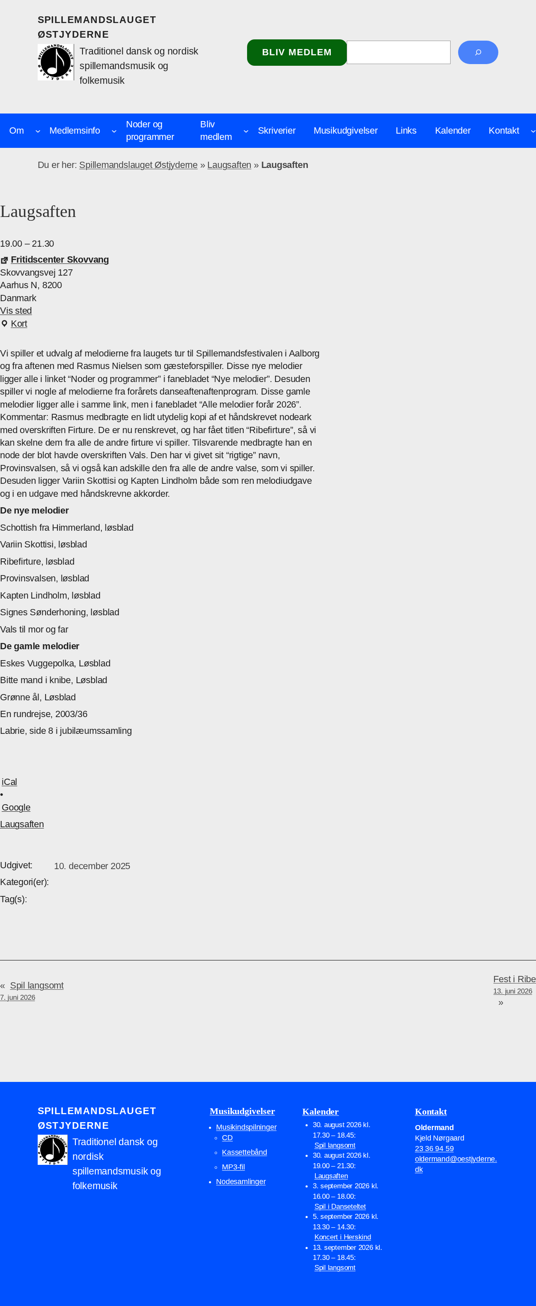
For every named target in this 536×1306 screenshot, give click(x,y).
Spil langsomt (335, 1145)
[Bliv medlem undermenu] (246, 130)
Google (16, 807)
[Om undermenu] (38, 130)
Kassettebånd (244, 1152)
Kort (13, 324)
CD (227, 1137)
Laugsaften (229, 165)
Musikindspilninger (246, 1127)
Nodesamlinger (240, 1181)
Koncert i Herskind (342, 1237)
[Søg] (478, 52)
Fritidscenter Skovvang (60, 259)
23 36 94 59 (434, 1148)
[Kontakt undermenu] (533, 130)
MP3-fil (233, 1167)
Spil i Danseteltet (340, 1206)
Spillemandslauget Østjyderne (138, 165)
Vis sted (16, 310)
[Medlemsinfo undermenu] (114, 130)
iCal (9, 782)
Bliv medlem (297, 52)
